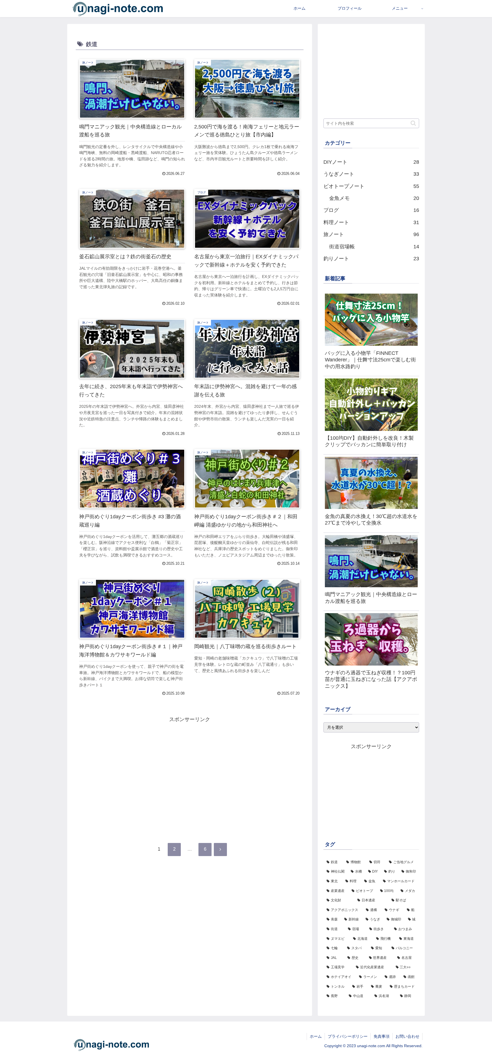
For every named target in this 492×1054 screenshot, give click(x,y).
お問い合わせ (407, 1036)
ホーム (316, 1036)
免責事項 (382, 1036)
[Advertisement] (190, 764)
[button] (413, 123)
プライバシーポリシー (348, 1036)
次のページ (190, 829)
